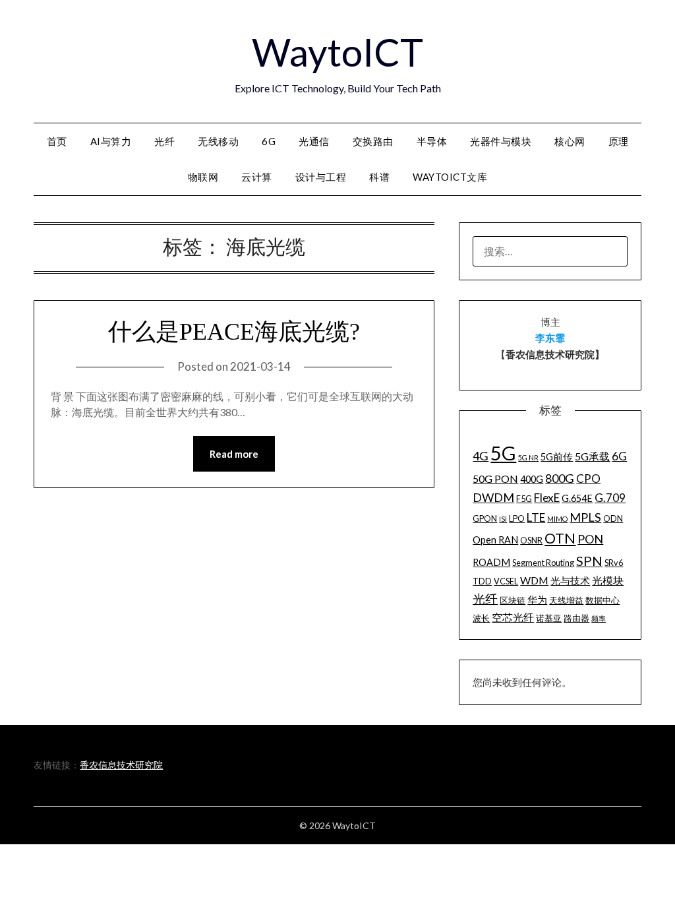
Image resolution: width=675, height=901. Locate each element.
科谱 (379, 177)
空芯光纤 (513, 617)
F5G (524, 498)
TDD (482, 581)
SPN (589, 561)
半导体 (432, 141)
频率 (598, 618)
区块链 (512, 600)
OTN (559, 538)
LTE (536, 517)
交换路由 (373, 141)
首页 (57, 141)
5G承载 (592, 456)
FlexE (547, 498)
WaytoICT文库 (450, 177)
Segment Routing (543, 562)
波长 (481, 618)
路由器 (576, 618)
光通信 (314, 141)
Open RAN (495, 539)
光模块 (608, 580)
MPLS (585, 517)
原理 (618, 141)
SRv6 (613, 562)
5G (503, 452)
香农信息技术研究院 (121, 764)
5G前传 (557, 456)
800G (559, 478)
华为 (537, 600)
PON (590, 539)
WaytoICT (337, 52)
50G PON (495, 478)
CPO (588, 478)
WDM (534, 580)
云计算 (256, 177)
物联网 (203, 177)
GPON (485, 518)
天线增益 (566, 600)
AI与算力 (111, 141)
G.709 (610, 498)
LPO (517, 518)
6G (269, 141)
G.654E (577, 498)
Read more (234, 454)
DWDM (493, 497)
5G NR (528, 457)
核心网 (569, 141)
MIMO (557, 518)
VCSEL (506, 581)
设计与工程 (321, 177)
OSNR (531, 540)
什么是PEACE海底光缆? (234, 332)
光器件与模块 (500, 141)
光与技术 (570, 580)
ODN (613, 518)
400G (531, 479)
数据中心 (602, 600)
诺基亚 (549, 618)
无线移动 (218, 141)
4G (480, 456)
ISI (503, 518)
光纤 (164, 141)
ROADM (491, 562)
